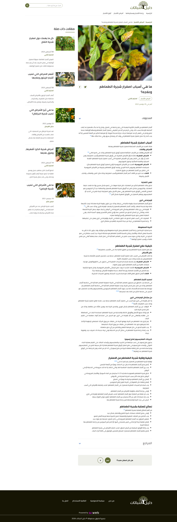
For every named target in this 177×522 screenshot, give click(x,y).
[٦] (132, 351)
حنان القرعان (49, 126)
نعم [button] (107, 460)
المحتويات (147, 118)
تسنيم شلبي (49, 54)
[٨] (124, 409)
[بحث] (27, 5)
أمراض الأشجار (118, 13)
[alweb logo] (94, 513)
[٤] (84, 206)
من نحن (111, 500)
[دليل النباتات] (141, 5)
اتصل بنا (65, 500)
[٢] (88, 152)
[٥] (132, 303)
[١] (90, 135)
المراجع (147, 443)
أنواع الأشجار (107, 13)
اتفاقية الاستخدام (79, 500)
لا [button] (100, 460)
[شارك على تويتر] (85, 87)
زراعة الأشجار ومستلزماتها (135, 13)
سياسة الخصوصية (97, 500)
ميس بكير (50, 201)
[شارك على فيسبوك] (80, 87)
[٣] (110, 194)
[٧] (116, 361)
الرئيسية (149, 13)
